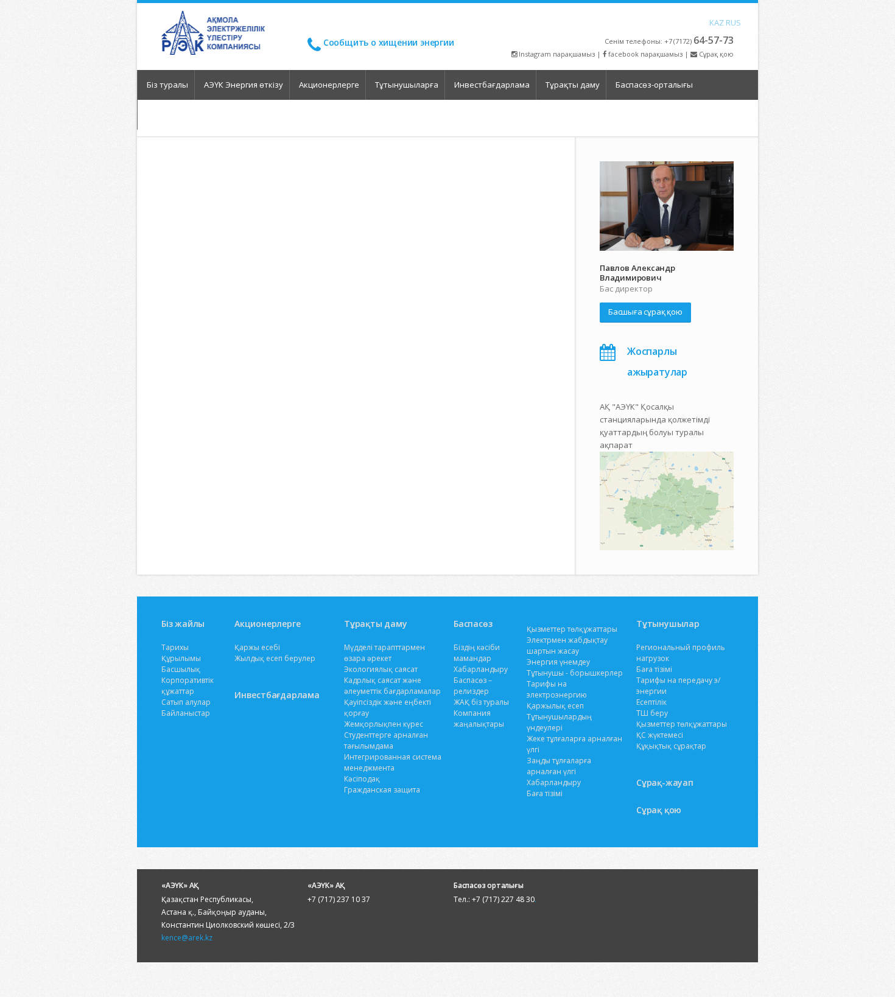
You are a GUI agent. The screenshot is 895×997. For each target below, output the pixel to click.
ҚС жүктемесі (659, 735)
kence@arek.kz (186, 937)
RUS (729, 22)
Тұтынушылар (668, 623)
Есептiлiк (651, 702)
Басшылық (180, 669)
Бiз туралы (167, 84)
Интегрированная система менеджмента (392, 762)
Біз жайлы (183, 623)
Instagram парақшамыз (556, 53)
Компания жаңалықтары (479, 718)
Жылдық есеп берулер (274, 658)
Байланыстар (185, 713)
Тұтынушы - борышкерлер (575, 673)
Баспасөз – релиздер (473, 685)
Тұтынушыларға (406, 84)
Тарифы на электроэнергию (557, 689)
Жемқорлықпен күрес (383, 724)
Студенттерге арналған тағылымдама (386, 740)
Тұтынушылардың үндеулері (559, 722)
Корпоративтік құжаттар (187, 685)
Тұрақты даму (573, 84)
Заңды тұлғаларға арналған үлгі (559, 766)
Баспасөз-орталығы (654, 84)
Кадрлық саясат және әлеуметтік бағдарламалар (392, 685)
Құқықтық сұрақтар (671, 746)
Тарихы (175, 647)
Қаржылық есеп (555, 706)
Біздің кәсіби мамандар (477, 652)
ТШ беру (652, 713)
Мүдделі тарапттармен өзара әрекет (384, 652)
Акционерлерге (329, 84)
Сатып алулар (186, 702)
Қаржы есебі (257, 647)
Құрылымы (181, 658)
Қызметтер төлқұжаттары (572, 629)
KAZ (712, 22)
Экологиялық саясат (381, 669)
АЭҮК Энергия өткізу (243, 84)
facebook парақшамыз (644, 53)
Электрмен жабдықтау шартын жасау (567, 645)
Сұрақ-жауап (664, 782)
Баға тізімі (545, 793)
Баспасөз (473, 623)
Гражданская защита (382, 790)
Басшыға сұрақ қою (645, 311)
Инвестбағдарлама (492, 84)
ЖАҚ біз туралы (481, 702)
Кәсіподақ (362, 779)
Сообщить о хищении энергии (388, 42)
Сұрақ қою (715, 53)
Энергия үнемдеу (558, 662)
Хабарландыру (481, 669)
